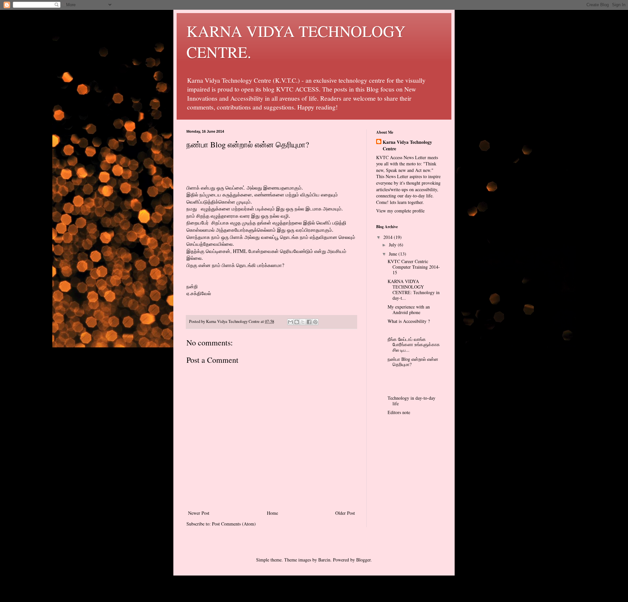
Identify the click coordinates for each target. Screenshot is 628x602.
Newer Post (198, 513)
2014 (388, 237)
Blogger (363, 560)
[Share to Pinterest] (315, 322)
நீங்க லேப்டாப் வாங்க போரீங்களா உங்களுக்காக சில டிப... (414, 344)
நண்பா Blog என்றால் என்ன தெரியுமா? (413, 362)
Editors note (399, 412)
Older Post (345, 513)
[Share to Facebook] (309, 322)
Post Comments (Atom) (234, 524)
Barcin (324, 560)
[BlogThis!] (296, 322)
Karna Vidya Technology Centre (407, 145)
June (393, 254)
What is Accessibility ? (409, 321)
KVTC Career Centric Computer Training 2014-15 (414, 267)
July (393, 245)
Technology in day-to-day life (411, 401)
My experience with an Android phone (409, 309)
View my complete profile (400, 211)
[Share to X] (303, 322)
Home (272, 513)
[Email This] (290, 322)
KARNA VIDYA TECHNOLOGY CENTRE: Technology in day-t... (414, 289)
